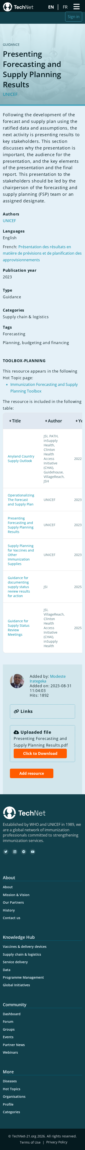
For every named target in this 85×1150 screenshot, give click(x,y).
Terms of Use (30, 1142)
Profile (8, 1104)
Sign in (74, 16)
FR (66, 7)
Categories (11, 1112)
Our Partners (13, 902)
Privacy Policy (56, 1142)
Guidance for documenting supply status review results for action (19, 586)
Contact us (11, 918)
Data (6, 970)
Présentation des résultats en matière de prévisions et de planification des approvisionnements (42, 253)
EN (51, 7)
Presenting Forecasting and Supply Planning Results (21, 525)
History (9, 910)
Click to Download (40, 753)
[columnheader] (21, 421)
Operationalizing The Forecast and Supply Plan (21, 499)
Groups (9, 1029)
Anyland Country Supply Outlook (21, 458)
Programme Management (23, 977)
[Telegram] (23, 852)
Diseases (10, 1081)
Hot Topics (11, 1089)
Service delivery (15, 962)
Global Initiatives (16, 985)
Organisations (14, 1096)
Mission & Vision (16, 895)
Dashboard (12, 1014)
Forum (8, 1021)
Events (8, 1037)
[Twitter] (5, 852)
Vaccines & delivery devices (25, 946)
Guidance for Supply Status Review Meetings (19, 628)
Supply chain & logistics (22, 954)
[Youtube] (32, 852)
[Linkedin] (14, 852)
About (8, 887)
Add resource (31, 773)
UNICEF (10, 94)
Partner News (14, 1044)
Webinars (10, 1052)
